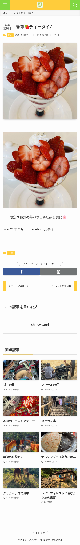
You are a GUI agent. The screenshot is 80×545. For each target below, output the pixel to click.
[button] (21, 271)
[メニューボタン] (5, 5)
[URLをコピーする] (58, 271)
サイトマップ (40, 532)
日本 (10, 35)
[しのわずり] (40, 5)
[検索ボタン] (75, 5)
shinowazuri (40, 324)
